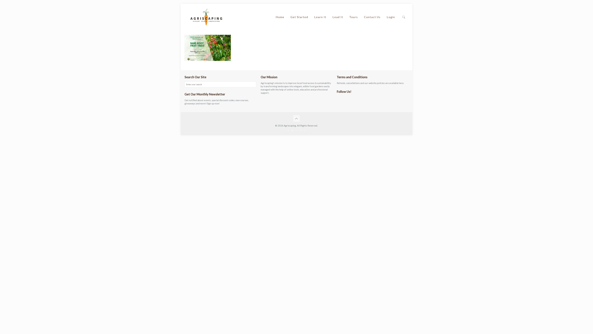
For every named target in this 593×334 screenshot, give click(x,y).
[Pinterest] (300, 130)
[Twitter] (292, 130)
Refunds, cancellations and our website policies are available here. (370, 83)
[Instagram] (304, 130)
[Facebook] (288, 130)
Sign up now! (213, 103)
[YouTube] (296, 130)
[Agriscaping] (206, 17)
